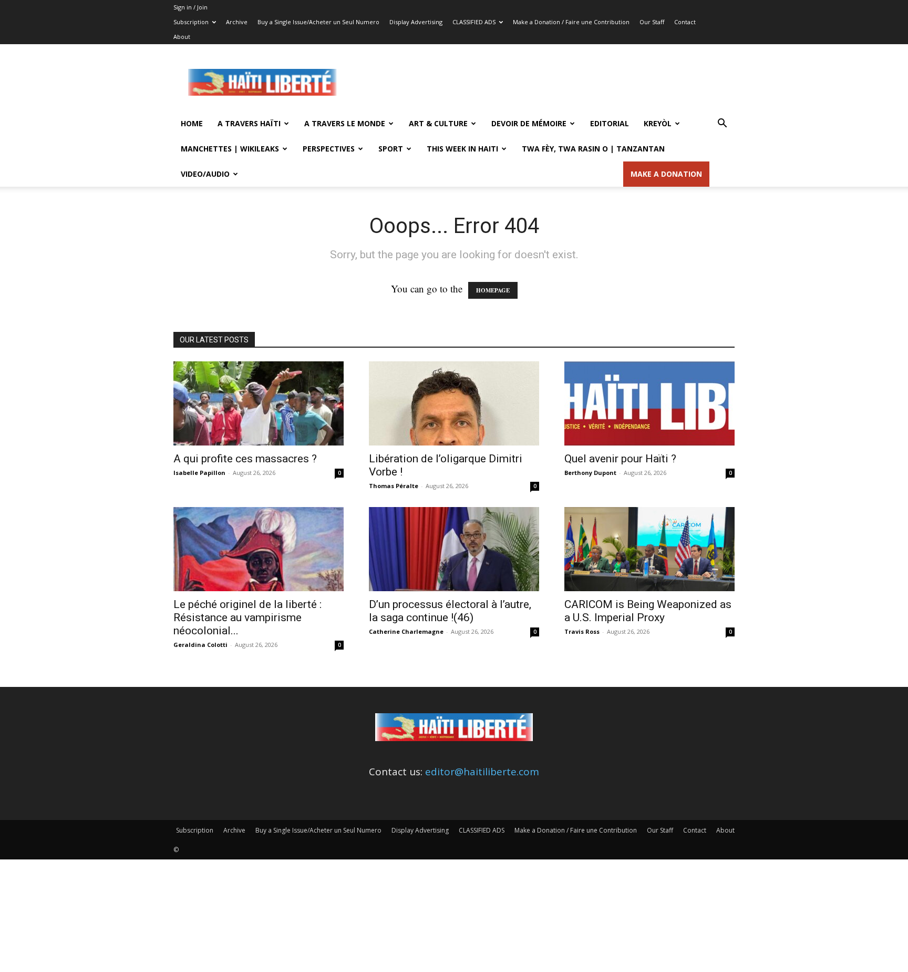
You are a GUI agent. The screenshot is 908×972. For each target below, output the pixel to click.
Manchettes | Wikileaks (230, 149)
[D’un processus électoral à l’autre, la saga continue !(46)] (454, 549)
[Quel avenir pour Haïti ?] (649, 403)
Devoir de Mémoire (528, 123)
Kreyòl (658, 123)
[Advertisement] (543, 82)
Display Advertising (415, 22)
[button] (722, 123)
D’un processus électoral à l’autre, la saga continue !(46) (450, 611)
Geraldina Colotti (200, 645)
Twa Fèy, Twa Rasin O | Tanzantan (593, 149)
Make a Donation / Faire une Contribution (571, 22)
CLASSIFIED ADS (474, 22)
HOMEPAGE (493, 290)
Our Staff (651, 22)
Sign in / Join (190, 7)
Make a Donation (666, 174)
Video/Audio (205, 174)
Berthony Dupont (590, 473)
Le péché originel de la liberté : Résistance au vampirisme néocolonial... (247, 617)
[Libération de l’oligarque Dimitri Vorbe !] (454, 403)
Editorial (609, 123)
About (181, 36)
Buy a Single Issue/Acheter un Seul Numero (318, 22)
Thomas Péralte (393, 486)
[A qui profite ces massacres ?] (258, 403)
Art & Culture (438, 123)
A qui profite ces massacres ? (245, 458)
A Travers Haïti (249, 123)
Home (192, 123)
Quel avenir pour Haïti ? (620, 458)
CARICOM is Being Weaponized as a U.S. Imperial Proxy (647, 611)
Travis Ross (582, 631)
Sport (390, 149)
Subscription (191, 22)
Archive (236, 22)
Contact (685, 22)
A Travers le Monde (344, 123)
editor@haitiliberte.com (482, 771)
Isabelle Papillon (199, 473)
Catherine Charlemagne (406, 631)
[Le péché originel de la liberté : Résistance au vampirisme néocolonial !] (258, 549)
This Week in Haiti (462, 149)
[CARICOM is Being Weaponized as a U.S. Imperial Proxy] (649, 549)
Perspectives (329, 149)
